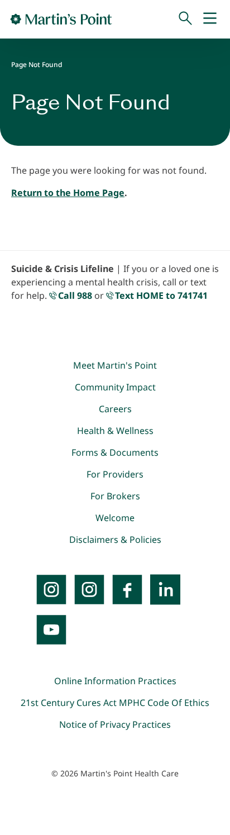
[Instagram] (89, 589)
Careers (115, 409)
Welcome (115, 518)
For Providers (115, 474)
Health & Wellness (115, 430)
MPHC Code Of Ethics (164, 702)
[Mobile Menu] (210, 19)
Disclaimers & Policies (115, 539)
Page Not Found (36, 64)
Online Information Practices (115, 681)
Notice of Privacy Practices (115, 724)
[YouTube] (51, 629)
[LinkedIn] (165, 589)
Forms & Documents (115, 452)
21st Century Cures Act (69, 702)
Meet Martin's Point (115, 365)
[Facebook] (127, 589)
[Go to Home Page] (61, 19)
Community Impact (115, 387)
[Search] (185, 19)
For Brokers (115, 496)
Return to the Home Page (67, 193)
